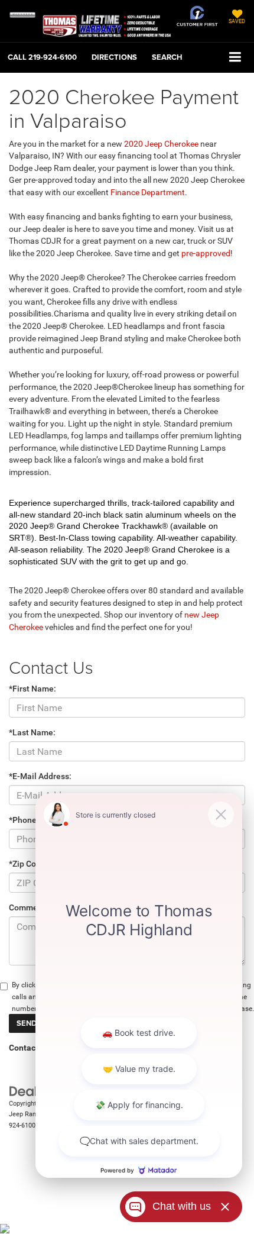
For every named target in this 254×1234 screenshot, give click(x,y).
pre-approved (205, 253)
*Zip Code (27, 863)
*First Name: (32, 688)
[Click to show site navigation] (235, 58)
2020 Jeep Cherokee (161, 143)
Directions (114, 57)
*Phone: (24, 820)
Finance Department (147, 192)
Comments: (30, 907)
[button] (42, 57)
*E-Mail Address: (40, 776)
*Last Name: (32, 732)
